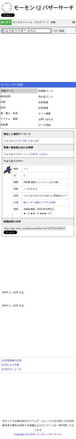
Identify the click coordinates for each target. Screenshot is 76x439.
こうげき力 (31, 154)
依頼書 (4, 124)
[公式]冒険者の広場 (11, 360)
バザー (7, 22)
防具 (3, 107)
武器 (3, 102)
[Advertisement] (38, 57)
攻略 (53, 22)
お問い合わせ (45, 119)
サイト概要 (44, 113)
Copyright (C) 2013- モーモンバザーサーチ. (38, 434)
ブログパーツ (41, 22)
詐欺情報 (43, 107)
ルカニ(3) (33, 140)
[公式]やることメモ (11, 369)
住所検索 (43, 102)
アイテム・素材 (9, 118)
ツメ (26, 169)
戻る (21, 292)
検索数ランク (45, 90)
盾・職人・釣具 (9, 113)
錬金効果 (5, 96)
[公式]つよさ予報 (10, 365)
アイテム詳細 (48, 202)
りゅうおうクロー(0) (15, 140)
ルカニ (43, 154)
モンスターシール (22, 22)
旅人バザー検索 (32, 202)
